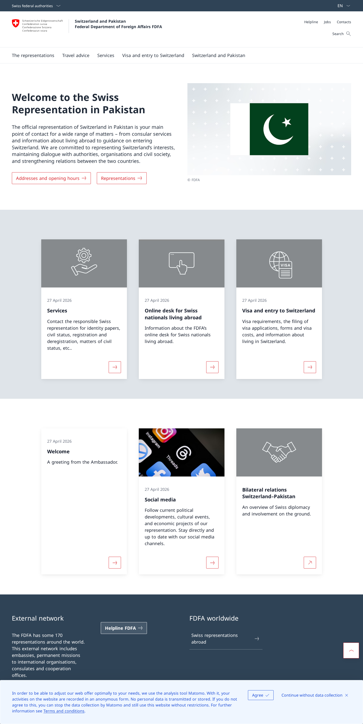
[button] (33, 55)
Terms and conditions (63, 711)
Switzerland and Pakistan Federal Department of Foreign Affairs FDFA (118, 24)
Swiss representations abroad (214, 638)
